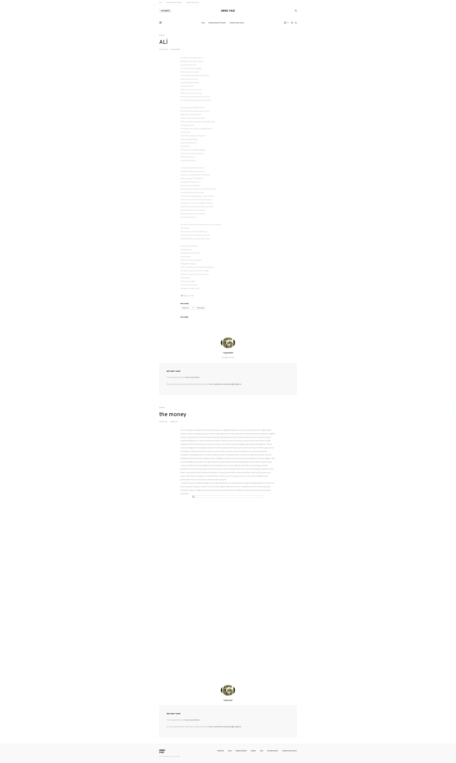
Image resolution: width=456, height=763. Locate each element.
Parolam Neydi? (272, 751)
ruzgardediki (175, 49)
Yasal (229, 751)
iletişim (253, 751)
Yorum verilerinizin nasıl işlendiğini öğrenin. (225, 384)
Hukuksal (220, 751)
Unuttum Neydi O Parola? (174, 2)
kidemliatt (174, 422)
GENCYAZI (162, 751)
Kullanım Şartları (241, 751)
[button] (296, 23)
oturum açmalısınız (192, 377)
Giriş (160, 2)
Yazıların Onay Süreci (192, 2)
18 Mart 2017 (163, 422)
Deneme (162, 35)
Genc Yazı (228, 10)
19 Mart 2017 (163, 49)
